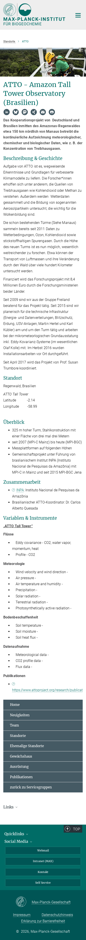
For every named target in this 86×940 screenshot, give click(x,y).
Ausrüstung (19, 766)
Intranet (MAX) (43, 861)
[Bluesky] (15, 112)
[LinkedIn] (6, 112)
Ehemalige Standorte (27, 746)
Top (76, 829)
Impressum (21, 915)
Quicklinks (14, 834)
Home (15, 705)
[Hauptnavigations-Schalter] (78, 15)
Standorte (18, 736)
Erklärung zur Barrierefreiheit (43, 921)
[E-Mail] (42, 112)
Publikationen (21, 777)
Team (14, 725)
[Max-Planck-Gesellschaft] (24, 902)
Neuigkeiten (20, 715)
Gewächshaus (21, 756)
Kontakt (43, 872)
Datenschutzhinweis (57, 915)
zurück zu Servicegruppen (31, 787)
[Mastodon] (24, 112)
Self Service (43, 882)
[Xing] (33, 112)
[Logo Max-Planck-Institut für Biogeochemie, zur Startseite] (34, 14)
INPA (20, 490)
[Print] (52, 112)
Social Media (16, 841)
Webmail (43, 850)
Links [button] (9, 807)
